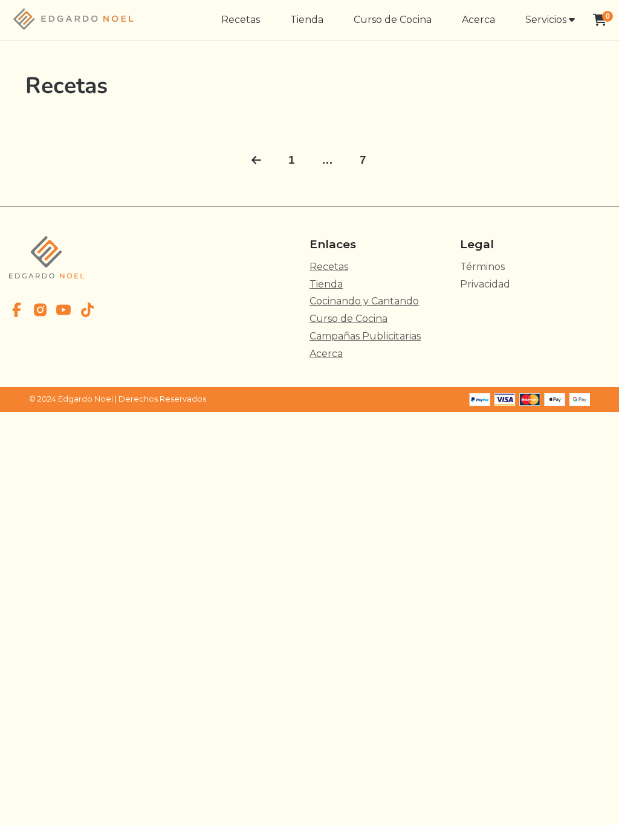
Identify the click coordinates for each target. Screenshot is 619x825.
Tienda (306, 19)
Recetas (240, 19)
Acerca (478, 19)
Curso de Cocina (393, 19)
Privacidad (485, 284)
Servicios (547, 19)
